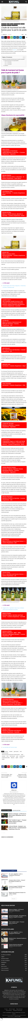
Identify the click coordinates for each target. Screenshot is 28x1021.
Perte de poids (12, 756)
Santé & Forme (4, 25)
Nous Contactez (9, 1010)
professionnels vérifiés (6, 757)
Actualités (22, 23)
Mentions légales (12, 1009)
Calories (6, 751)
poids (17, 756)
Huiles (22, 754)
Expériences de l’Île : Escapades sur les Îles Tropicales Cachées (22, 776)
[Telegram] (20, 37)
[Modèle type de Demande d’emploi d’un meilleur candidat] (4, 894)
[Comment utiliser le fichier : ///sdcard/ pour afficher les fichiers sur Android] (4, 882)
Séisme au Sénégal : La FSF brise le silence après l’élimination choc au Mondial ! (17, 815)
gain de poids (16, 751)
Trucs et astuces (14, 25)
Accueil (2, 4)
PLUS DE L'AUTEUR (16, 810)
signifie (17, 757)
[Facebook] (2, 37)
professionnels (22, 756)
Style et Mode (7, 4)
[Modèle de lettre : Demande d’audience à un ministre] (4, 940)
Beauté (12, 4)
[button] (2, 1)
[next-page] (4, 832)
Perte (7, 756)
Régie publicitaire (19, 1009)
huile (21, 751)
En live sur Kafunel (17, 23)
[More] (26, 37)
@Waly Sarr (5, 34)
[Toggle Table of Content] (23, 57)
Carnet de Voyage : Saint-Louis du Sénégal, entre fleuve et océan (6, 776)
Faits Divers (9, 25)
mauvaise (3, 756)
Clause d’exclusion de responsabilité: (11, 60)
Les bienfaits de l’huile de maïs (10, 747)
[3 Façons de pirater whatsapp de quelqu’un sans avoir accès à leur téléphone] (4, 946)
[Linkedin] (14, 37)
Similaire (6, 65)
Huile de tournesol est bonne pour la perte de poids (11, 754)
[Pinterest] (8, 37)
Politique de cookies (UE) (17, 1010)
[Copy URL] (23, 37)
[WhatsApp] (11, 37)
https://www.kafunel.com (14, 791)
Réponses (12, 757)
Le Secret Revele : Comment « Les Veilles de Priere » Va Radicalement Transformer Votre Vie (17, 828)
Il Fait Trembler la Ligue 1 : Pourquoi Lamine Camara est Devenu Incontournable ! (17, 821)
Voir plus (13, 898)
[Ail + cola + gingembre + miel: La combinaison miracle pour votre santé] (4, 875)
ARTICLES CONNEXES (6, 810)
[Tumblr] (17, 37)
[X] (5, 37)
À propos (6, 1009)
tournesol (21, 757)
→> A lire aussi (8, 61)
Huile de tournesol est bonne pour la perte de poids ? (14, 59)
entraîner (10, 751)
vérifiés (3, 759)
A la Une (11, 23)
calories (14, 49)
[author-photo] (14, 788)
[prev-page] (2, 832)
